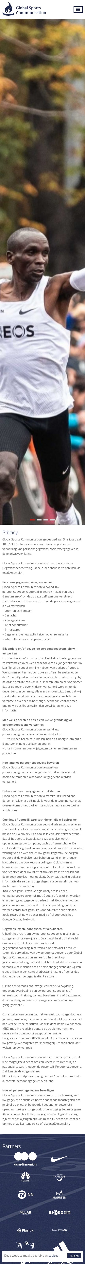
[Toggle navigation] (78, 9)
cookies (53, 1255)
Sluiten (74, 1255)
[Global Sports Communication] (24, 9)
